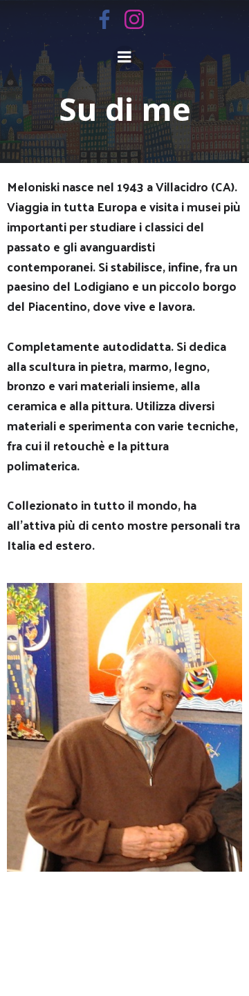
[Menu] (124, 57)
